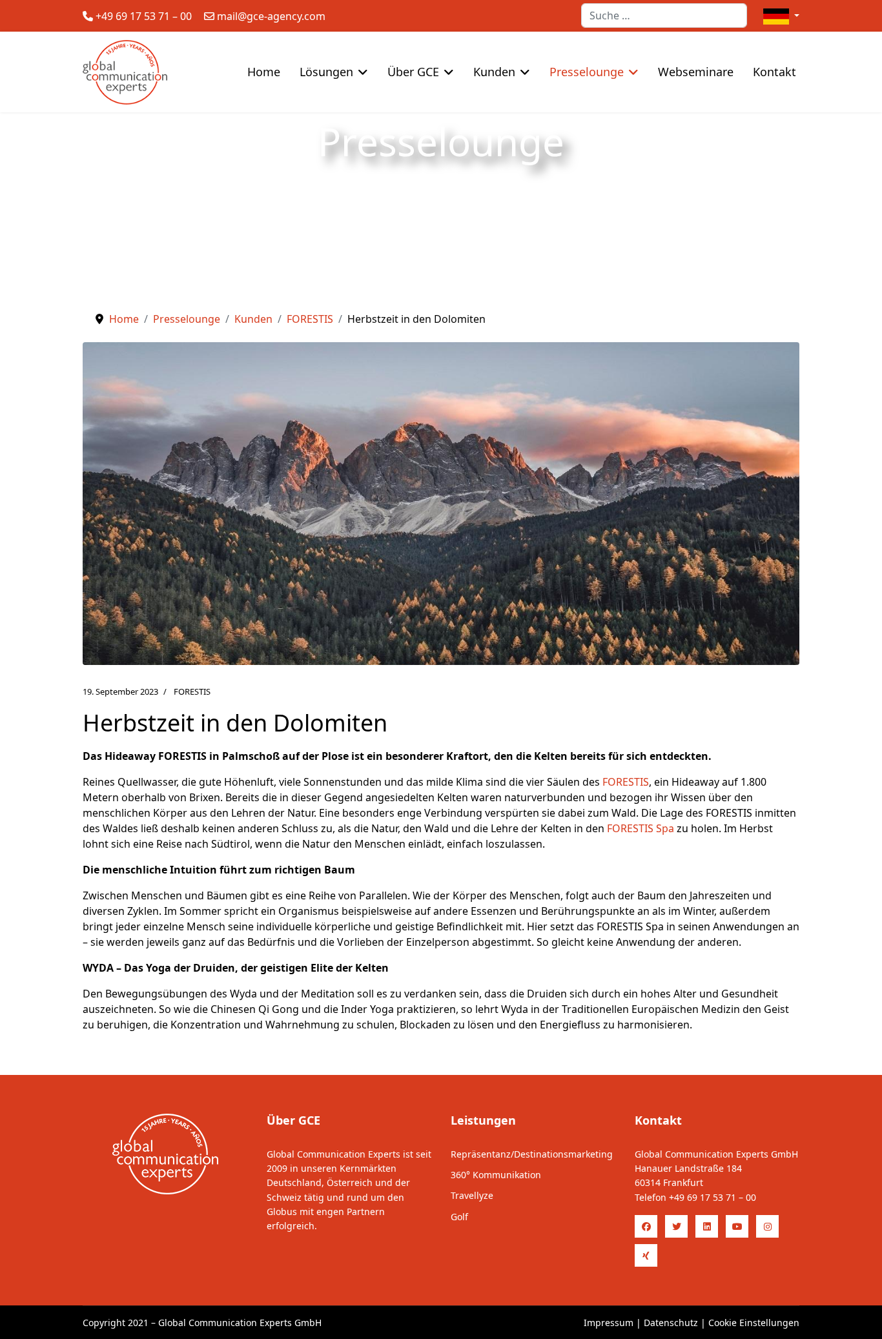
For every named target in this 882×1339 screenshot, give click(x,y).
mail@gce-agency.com (271, 16)
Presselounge (586, 71)
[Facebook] (646, 1226)
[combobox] (664, 15)
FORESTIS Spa (640, 828)
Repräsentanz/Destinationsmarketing (532, 1154)
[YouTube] (737, 1226)
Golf (459, 1217)
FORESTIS (192, 691)
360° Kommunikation (496, 1175)
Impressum (608, 1322)
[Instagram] (767, 1226)
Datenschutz (671, 1322)
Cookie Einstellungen (753, 1322)
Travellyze (472, 1195)
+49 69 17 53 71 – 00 (144, 16)
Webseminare (695, 71)
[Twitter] (676, 1226)
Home (263, 71)
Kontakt (774, 71)
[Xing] (646, 1255)
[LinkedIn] (706, 1226)
